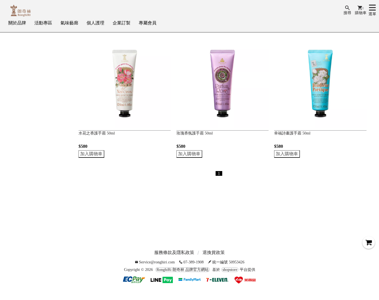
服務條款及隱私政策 (174, 252)
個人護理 (95, 23)
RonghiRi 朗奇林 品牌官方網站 (182, 270)
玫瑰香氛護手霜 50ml (194, 133)
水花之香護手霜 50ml (97, 133)
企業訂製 (121, 23)
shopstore (230, 270)
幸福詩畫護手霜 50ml (292, 133)
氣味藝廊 (69, 23)
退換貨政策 (214, 252)
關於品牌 (17, 23)
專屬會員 (147, 23)
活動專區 (43, 23)
